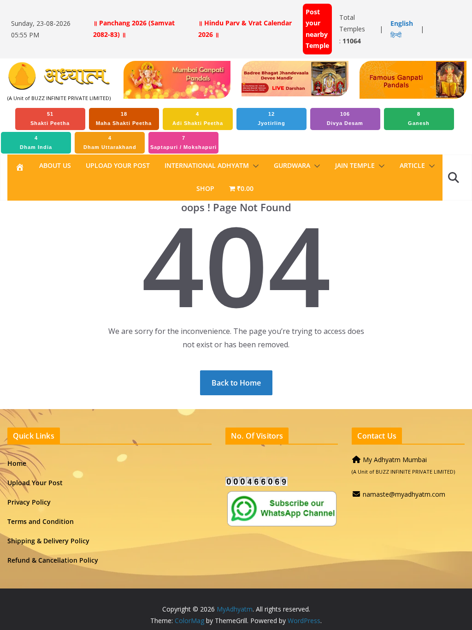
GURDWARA (292, 165)
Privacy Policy (29, 502)
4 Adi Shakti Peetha (197, 118)
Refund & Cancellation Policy (52, 560)
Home (16, 463)
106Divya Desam (345, 118)
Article (412, 165)
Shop (205, 188)
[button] (254, 166)
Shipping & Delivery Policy (48, 540)
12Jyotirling (271, 118)
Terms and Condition (40, 521)
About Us (55, 165)
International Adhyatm (207, 165)
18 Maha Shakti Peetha (124, 118)
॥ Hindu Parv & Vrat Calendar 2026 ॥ (245, 28)
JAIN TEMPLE (355, 165)
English (401, 23)
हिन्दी (395, 34)
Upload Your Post (118, 165)
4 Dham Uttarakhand (109, 142)
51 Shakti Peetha (50, 118)
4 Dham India (36, 142)
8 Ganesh (419, 118)
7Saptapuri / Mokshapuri (183, 142)
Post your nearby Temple (317, 28)
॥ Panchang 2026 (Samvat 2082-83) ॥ (134, 28)
